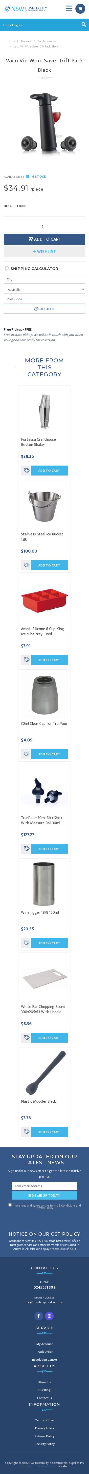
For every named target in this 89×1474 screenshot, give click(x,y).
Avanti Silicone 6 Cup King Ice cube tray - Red (42, 632)
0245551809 (44, 1288)
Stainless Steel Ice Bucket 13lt (42, 537)
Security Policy (45, 1444)
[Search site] (84, 25)
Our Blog (44, 1390)
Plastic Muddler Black (38, 1101)
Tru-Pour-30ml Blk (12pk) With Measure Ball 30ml (41, 820)
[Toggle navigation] (69, 9)
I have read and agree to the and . (46, 1206)
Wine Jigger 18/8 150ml (40, 912)
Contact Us (44, 1398)
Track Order (44, 1351)
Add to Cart (47, 239)
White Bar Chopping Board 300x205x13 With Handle (43, 1009)
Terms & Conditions (62, 1205)
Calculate (46, 309)
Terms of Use (44, 1420)
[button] (44, 251)
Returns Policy (44, 1436)
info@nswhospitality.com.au (44, 1302)
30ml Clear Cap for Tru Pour (44, 723)
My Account (44, 1344)
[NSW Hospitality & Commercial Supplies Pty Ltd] (26, 8)
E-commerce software (47, 1466)
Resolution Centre (44, 1359)
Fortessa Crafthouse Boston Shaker (38, 442)
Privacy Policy (44, 1208)
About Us (44, 1382)
